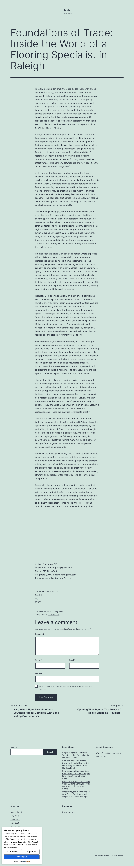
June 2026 (15, 819)
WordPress (118, 855)
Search (13, 747)
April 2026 (15, 826)
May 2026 (14, 823)
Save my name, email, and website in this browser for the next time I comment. (66, 687)
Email (72, 660)
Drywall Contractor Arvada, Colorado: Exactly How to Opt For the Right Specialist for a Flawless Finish (75, 764)
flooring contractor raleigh (48, 128)
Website (39, 673)
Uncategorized (53, 614)
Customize (12, 851)
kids (67, 9)
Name (38, 660)
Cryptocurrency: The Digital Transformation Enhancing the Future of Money (75, 755)
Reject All (31, 851)
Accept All (22, 856)
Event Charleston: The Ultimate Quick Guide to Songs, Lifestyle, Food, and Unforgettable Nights (76, 785)
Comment (40, 634)
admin (61, 612)
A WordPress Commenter (106, 753)
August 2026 (16, 812)
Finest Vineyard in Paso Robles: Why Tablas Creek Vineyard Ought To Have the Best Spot (76, 794)
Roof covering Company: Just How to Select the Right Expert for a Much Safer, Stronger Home (76, 774)
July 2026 (14, 816)
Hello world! (100, 756)
